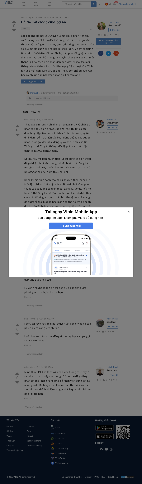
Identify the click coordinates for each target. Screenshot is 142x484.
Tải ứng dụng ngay (71, 225)
